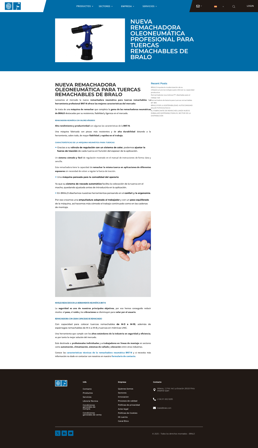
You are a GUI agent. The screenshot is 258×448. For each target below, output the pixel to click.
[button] (217, 6)
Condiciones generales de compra (89, 407)
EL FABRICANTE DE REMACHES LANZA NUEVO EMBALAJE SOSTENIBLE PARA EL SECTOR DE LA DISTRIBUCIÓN (171, 113)
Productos (83, 6)
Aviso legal (123, 409)
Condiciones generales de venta (92, 414)
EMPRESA (126, 6)
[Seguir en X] (57, 433)
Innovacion (123, 397)
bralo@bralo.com (164, 408)
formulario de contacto (123, 356)
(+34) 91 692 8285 (165, 399)
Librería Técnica (90, 401)
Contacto (87, 389)
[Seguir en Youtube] (70, 433)
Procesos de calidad (127, 401)
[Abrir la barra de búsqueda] (233, 6)
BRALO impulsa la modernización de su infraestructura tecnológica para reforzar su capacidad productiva (172, 89)
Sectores (104, 6)
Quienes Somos (125, 389)
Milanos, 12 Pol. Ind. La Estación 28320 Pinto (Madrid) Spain (176, 389)
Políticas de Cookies (127, 413)
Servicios (149, 6)
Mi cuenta (123, 417)
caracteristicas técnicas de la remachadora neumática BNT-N (99, 352)
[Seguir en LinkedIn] (64, 433)
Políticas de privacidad (129, 405)
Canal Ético (123, 421)
